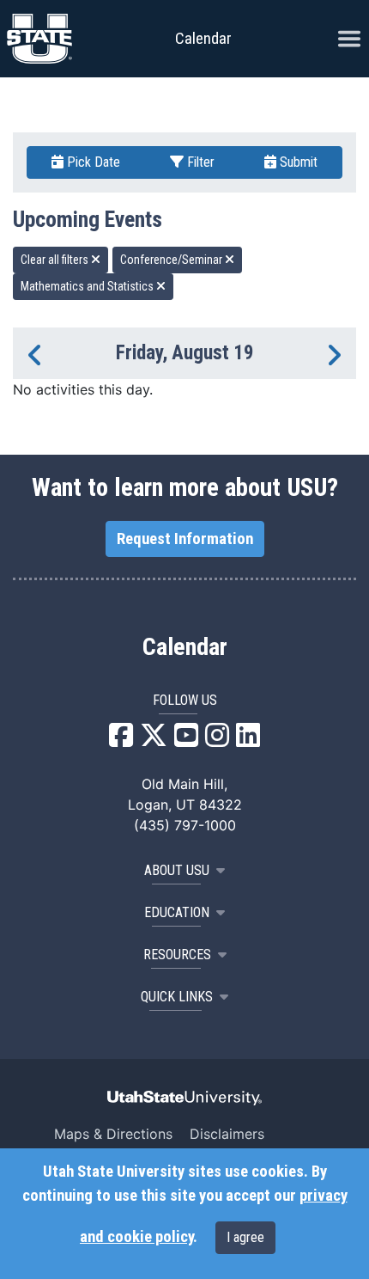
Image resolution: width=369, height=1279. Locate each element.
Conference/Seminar (172, 259)
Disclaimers (227, 1133)
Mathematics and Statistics (88, 286)
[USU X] (153, 740)
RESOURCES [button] (177, 954)
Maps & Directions (113, 1133)
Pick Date (92, 162)
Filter (199, 162)
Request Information (185, 538)
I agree (245, 1237)
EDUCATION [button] (176, 912)
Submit (297, 162)
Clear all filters (56, 259)
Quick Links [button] (177, 996)
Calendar (184, 647)
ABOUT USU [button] (176, 870)
